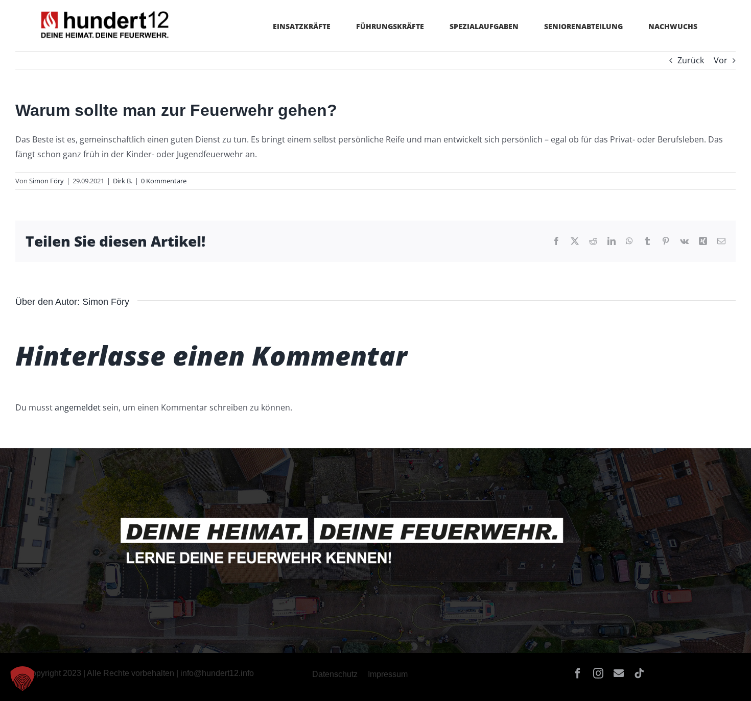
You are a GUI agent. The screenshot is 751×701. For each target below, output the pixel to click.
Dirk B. (122, 180)
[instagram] (598, 673)
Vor (720, 60)
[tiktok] (639, 673)
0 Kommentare (163, 180)
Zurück (690, 60)
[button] (22, 678)
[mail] (619, 673)
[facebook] (578, 673)
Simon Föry (46, 180)
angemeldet (78, 407)
